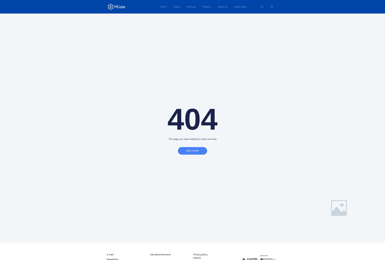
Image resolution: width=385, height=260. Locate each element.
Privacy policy (200, 254)
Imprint (197, 257)
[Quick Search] (262, 7)
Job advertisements (160, 254)
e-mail (110, 254)
